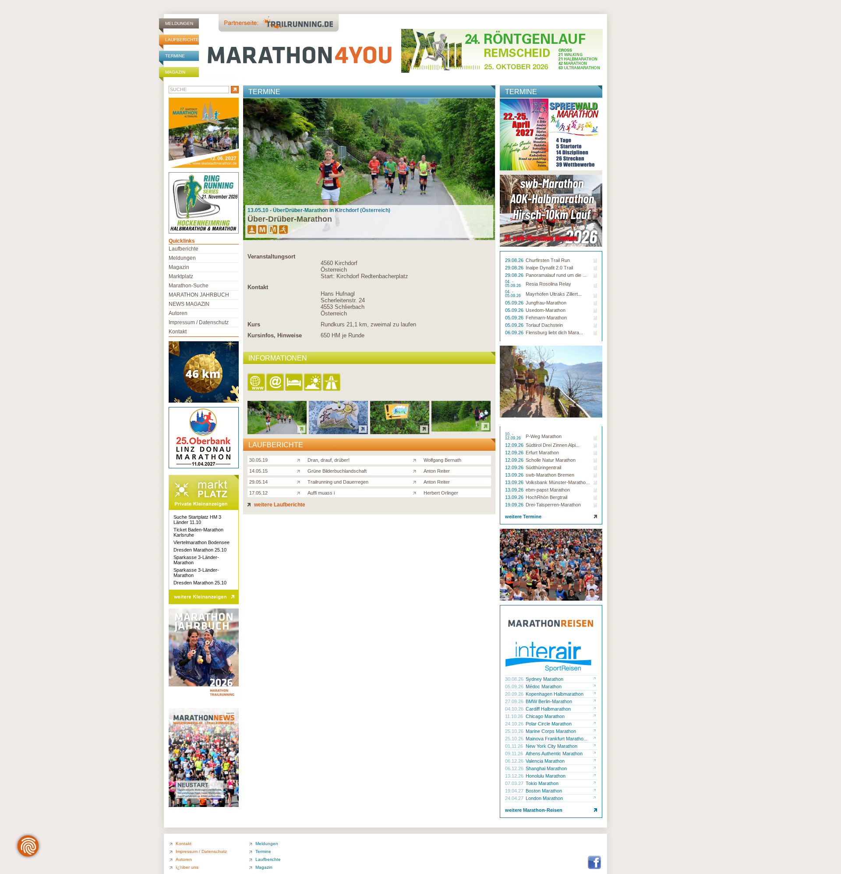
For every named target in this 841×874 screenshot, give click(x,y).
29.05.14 (258, 482)
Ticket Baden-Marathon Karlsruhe (198, 532)
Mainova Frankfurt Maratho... (556, 738)
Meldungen (179, 23)
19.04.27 (515, 790)
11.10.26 (514, 716)
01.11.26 (514, 746)
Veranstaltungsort (271, 256)
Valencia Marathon (545, 761)
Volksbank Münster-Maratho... (558, 482)
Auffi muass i (321, 492)
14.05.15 (258, 471)
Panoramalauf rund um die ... (556, 275)
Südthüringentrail (543, 467)
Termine (175, 55)
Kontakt (257, 287)
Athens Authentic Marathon (554, 753)
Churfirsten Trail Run (548, 260)
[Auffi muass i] (300, 492)
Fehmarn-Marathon (546, 317)
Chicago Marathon (545, 716)
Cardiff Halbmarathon (548, 708)
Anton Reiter (437, 471)
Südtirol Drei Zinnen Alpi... (553, 445)
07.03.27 (515, 783)
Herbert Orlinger (441, 492)
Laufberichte (182, 39)
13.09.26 (515, 475)
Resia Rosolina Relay (548, 284)
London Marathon (544, 798)
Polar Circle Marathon (549, 723)
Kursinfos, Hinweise (274, 335)
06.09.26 (515, 332)
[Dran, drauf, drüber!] (300, 459)
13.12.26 (515, 775)
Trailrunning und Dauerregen (337, 482)
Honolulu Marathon (545, 775)
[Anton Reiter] (416, 470)
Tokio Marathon (542, 783)
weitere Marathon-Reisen (533, 810)
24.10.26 (515, 723)
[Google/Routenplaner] (332, 382)
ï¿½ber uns (187, 867)
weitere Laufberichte (279, 505)
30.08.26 (515, 679)
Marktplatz (181, 276)
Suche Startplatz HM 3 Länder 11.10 (197, 519)
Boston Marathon (544, 790)
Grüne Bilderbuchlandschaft (337, 471)
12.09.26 (515, 445)
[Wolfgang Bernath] (416, 459)
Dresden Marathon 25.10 (199, 549)
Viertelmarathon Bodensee (201, 542)
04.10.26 (515, 708)
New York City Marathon (551, 746)
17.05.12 (258, 492)
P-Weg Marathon (544, 436)
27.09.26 (515, 701)
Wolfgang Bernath (442, 460)
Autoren (178, 313)
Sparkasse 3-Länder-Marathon (196, 560)
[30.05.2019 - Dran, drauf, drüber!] (277, 431)
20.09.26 (515, 694)
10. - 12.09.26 (513, 436)
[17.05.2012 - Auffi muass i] (461, 429)
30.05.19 (258, 460)
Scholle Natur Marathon (551, 460)
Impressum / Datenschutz (199, 322)
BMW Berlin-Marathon (549, 701)
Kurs (253, 324)
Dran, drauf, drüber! (328, 460)
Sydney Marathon (544, 679)
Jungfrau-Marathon (546, 302)
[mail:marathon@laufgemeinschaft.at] (275, 382)
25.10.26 (515, 731)
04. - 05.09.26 (513, 284)
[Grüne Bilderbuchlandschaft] (300, 470)
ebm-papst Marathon (548, 489)
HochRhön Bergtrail (546, 497)
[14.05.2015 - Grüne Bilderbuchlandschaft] (338, 431)
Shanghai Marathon (546, 768)
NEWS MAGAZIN (189, 304)
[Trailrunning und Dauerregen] (300, 481)
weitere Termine (523, 516)
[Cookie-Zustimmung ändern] (28, 845)
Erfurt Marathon (542, 452)
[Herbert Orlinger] (416, 492)
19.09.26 (515, 504)
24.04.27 (515, 798)
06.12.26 (515, 761)
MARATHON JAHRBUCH (199, 295)
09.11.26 (514, 753)
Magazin (175, 72)
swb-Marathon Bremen (550, 475)
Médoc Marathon (544, 686)
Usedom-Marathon (545, 310)
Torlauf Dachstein (544, 325)
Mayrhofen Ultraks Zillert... (554, 294)
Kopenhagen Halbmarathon (554, 694)
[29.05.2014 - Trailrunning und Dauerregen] (399, 431)
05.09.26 (515, 302)
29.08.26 (515, 260)
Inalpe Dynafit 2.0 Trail (549, 267)
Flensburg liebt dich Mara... (554, 332)
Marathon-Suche (188, 286)
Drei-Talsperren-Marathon (553, 504)
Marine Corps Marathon (551, 731)
